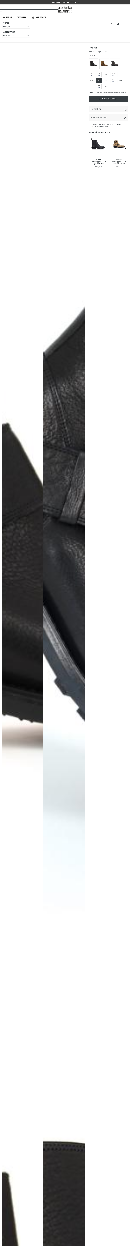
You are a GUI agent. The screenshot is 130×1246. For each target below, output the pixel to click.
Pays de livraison (9, 32)
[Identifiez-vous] (111, 23)
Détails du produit (99, 117)
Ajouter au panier (108, 99)
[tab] (108, 109)
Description (96, 109)
